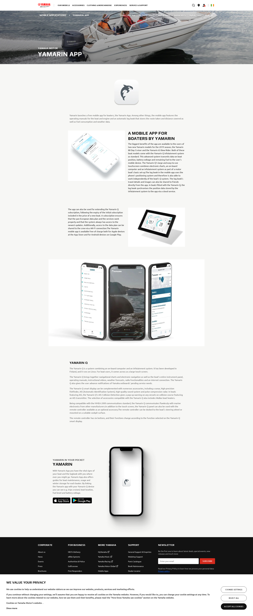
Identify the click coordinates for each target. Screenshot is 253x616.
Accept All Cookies (233, 606)
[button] (61, 500)
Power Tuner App (127, 15)
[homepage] (44, 5)
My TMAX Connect (146, 15)
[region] (126, 595)
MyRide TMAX (195, 15)
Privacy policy (164, 571)
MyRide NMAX (164, 15)
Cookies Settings (233, 589)
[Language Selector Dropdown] (212, 5)
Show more (11, 608)
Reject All (234, 598)
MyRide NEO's (180, 15)
